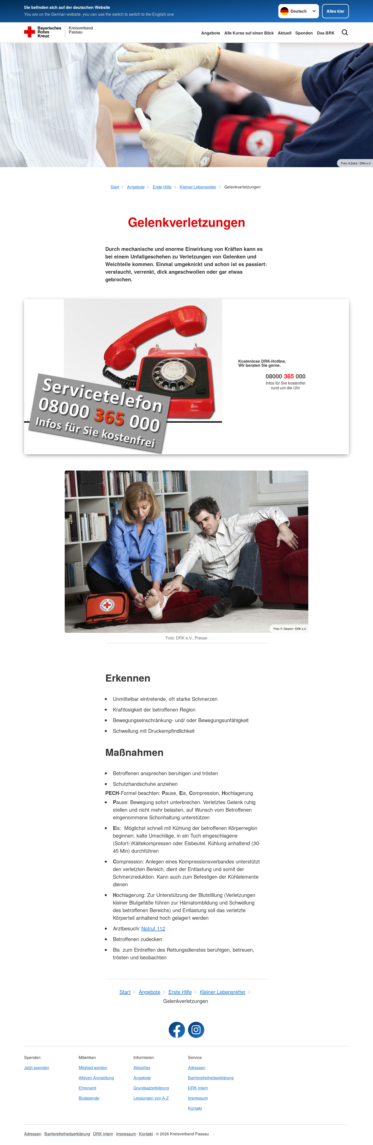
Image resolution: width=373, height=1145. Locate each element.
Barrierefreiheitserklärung (211, 1078)
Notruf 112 (153, 928)
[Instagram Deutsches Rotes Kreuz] (196, 1030)
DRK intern (198, 1088)
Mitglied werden (93, 1067)
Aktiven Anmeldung (96, 1078)
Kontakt (195, 1108)
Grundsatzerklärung (151, 1088)
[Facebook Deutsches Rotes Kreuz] (177, 1030)
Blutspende (89, 1098)
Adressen (196, 1067)
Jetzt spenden (36, 1067)
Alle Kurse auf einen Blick (249, 33)
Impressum (198, 1098)
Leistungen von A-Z (151, 1098)
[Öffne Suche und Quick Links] (345, 32)
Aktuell (284, 33)
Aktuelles (141, 1067)
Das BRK (326, 33)
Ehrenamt (87, 1088)
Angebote (210, 33)
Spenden (304, 33)
